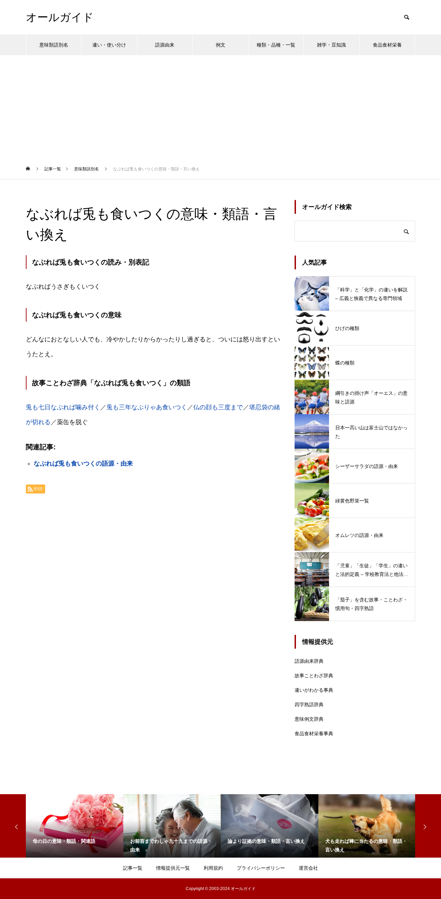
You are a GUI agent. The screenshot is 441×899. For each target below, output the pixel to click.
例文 (220, 45)
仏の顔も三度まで (218, 407)
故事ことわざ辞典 (314, 675)
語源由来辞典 (309, 661)
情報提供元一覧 (173, 868)
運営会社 (308, 868)
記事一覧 (132, 868)
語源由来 (164, 45)
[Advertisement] (220, 107)
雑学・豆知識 (331, 45)
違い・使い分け (109, 45)
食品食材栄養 (387, 45)
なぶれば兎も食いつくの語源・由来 (83, 463)
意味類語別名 (53, 45)
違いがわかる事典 (314, 690)
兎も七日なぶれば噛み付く (63, 407)
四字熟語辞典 (309, 704)
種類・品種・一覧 (276, 45)
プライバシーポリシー (261, 868)
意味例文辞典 (309, 719)
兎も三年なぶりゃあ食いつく (146, 407)
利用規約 (213, 868)
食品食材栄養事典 (314, 733)
